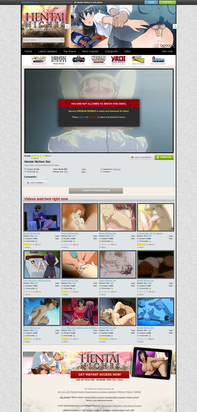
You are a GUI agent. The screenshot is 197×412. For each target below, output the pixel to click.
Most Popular (90, 51)
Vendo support (133, 397)
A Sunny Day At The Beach (150, 233)
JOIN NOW (167, 2)
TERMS (137, 392)
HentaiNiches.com (30, 2)
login (151, 2)
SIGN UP (93, 117)
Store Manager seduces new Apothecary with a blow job (88, 328)
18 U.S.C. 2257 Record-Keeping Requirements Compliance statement (87, 392)
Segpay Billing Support (94, 397)
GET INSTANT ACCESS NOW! (99, 374)
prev (68, 27)
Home (28, 51)
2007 (66, 172)
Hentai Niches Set (31, 233)
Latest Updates (47, 51)
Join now (167, 51)
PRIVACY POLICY (125, 392)
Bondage (117, 169)
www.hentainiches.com (47, 20)
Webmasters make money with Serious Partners (121, 406)
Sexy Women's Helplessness (37, 280)
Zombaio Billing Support (115, 397)
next (175, 27)
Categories (111, 51)
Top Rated (69, 51)
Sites (128, 51)
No (37, 172)
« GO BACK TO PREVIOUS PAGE (95, 190)
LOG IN (82, 117)
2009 (150, 283)
